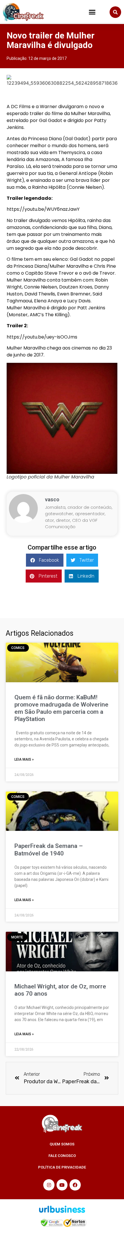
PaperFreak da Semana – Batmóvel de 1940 (48, 849)
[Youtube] (62, 1184)
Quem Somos (62, 1144)
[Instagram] (48, 1184)
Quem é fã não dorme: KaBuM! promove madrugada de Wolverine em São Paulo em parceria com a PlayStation (61, 708)
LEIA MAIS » (24, 759)
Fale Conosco (62, 1155)
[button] (92, 12)
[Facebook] (74, 1184)
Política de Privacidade (62, 1167)
